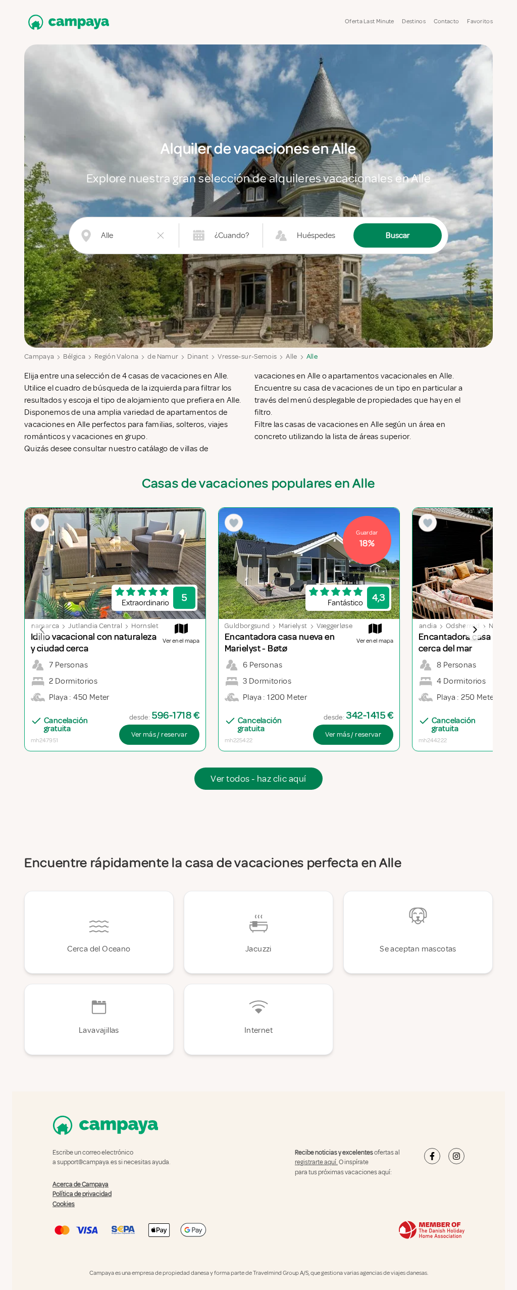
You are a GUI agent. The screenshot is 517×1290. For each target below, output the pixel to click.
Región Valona (116, 356)
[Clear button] (160, 235)
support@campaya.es (87, 1162)
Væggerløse (335, 626)
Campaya (39, 356)
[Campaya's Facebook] (432, 1156)
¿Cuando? (232, 235)
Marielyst (293, 626)
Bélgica (74, 356)
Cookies (64, 1204)
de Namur (162, 356)
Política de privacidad (82, 1194)
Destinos (413, 21)
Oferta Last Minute (369, 21)
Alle (291, 356)
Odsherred (463, 626)
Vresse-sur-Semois (247, 356)
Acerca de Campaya (81, 1184)
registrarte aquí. (316, 1162)
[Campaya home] (66, 22)
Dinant (198, 356)
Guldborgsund (247, 626)
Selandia (423, 626)
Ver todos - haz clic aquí (258, 778)
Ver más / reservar (159, 734)
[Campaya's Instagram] (456, 1156)
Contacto (446, 21)
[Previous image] (42, 629)
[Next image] (474, 629)
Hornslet (145, 626)
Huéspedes (316, 235)
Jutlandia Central (95, 626)
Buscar (397, 235)
